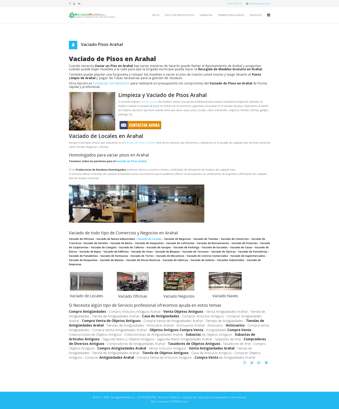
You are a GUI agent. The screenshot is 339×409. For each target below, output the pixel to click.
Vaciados (187, 397)
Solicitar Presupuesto (179, 15)
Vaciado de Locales (149, 239)
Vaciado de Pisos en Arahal (140, 142)
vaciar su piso (149, 101)
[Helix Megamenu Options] (268, 15)
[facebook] (70, 3)
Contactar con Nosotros (111, 83)
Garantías (206, 15)
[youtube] (74, 3)
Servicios (256, 15)
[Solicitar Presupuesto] (169, 125)
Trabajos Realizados (231, 15)
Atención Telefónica (169, 397)
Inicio (155, 15)
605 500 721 (236, 3)
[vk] (79, 3)
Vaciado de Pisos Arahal (131, 161)
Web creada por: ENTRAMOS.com (169, 401)
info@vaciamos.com (259, 3)
